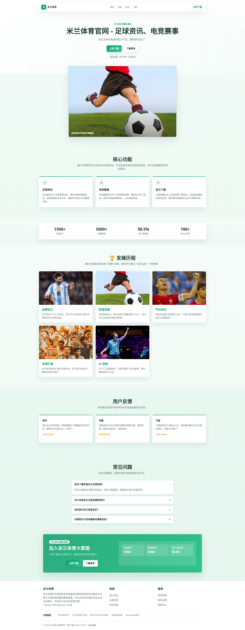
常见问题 (113, 604)
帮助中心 (162, 604)
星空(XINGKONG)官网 (99, 615)
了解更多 (130, 48)
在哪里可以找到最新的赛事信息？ (91, 519)
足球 (120, 7)
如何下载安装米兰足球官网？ (89, 484)
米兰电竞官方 (63, 615)
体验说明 (162, 595)
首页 (112, 7)
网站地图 (92, 625)
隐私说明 (162, 600)
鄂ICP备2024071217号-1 (77, 625)
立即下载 (197, 7)
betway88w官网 (132, 615)
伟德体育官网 (116, 615)
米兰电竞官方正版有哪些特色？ (90, 500)
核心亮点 (113, 595)
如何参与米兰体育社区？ (86, 509)
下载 (135, 7)
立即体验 (113, 600)
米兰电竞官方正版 (79, 615)
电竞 (127, 7)
